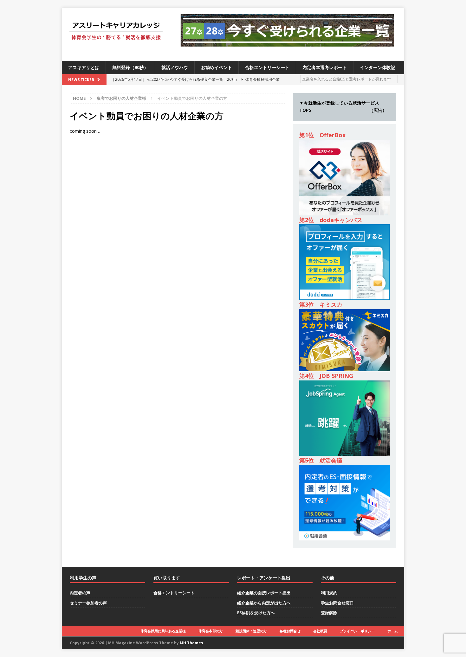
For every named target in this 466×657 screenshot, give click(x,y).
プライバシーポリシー (357, 630)
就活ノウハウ (174, 67)
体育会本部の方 (210, 630)
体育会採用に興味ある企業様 (163, 630)
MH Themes (191, 643)
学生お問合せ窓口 (337, 603)
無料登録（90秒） (130, 67)
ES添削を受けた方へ (256, 613)
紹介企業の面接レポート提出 (264, 593)
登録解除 (329, 613)
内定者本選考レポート (324, 67)
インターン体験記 (377, 67)
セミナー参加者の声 (88, 603)
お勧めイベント (216, 67)
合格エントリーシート (267, 67)
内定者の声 (80, 593)
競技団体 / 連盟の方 (251, 630)
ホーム (392, 630)
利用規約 (329, 593)
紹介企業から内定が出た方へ (264, 603)
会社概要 (320, 630)
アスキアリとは (83, 67)
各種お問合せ (290, 630)
